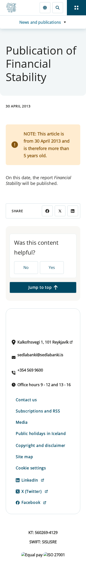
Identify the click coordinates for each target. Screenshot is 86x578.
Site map (24, 456)
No (26, 267)
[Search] (57, 7)
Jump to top (40, 287)
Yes (52, 267)
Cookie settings (31, 468)
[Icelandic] (45, 7)
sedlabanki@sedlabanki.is (40, 354)
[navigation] (76, 7)
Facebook (31, 502)
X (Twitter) (32, 491)
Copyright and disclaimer (40, 445)
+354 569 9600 (30, 370)
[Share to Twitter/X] (60, 211)
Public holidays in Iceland (41, 433)
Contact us (26, 399)
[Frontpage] (13, 7)
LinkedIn (30, 480)
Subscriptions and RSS (38, 411)
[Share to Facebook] (47, 211)
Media (22, 422)
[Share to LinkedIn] (72, 211)
